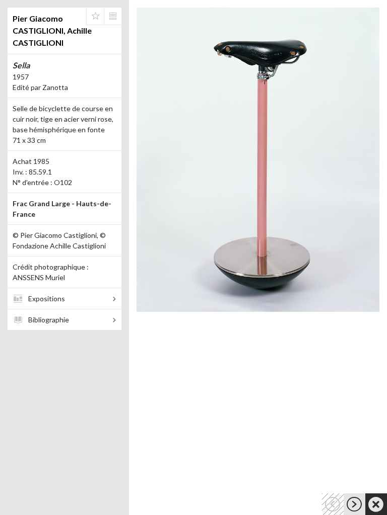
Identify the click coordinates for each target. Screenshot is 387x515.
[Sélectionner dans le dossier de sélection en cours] (95, 16)
